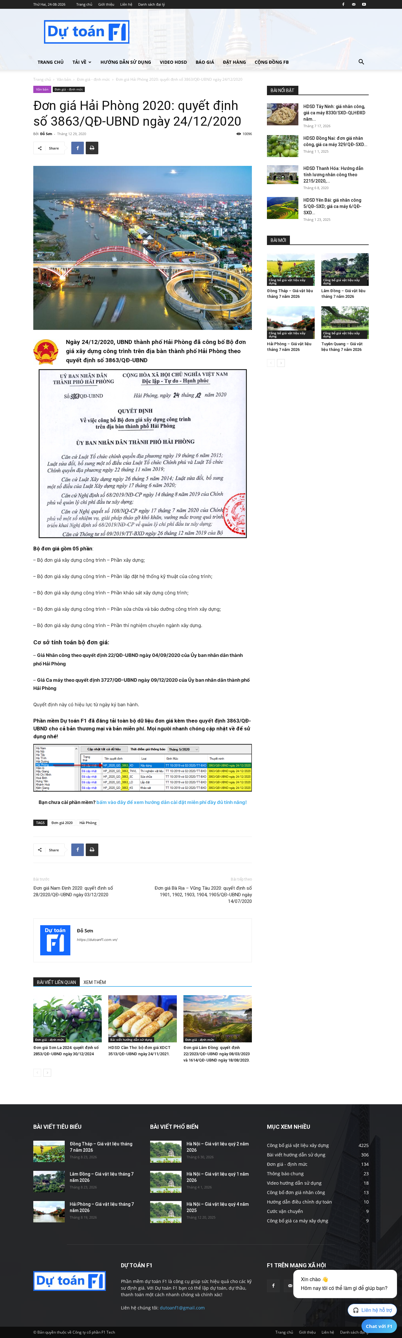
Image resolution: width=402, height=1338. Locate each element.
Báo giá (205, 62)
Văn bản (64, 79)
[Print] (92, 148)
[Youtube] (364, 4)
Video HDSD (173, 62)
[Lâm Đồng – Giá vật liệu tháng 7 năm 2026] (345, 269)
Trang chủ (84, 4)
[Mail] (353, 4)
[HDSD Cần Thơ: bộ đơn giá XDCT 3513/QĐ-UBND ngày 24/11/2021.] (142, 1018)
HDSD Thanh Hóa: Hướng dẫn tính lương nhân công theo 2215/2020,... (333, 174)
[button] (361, 63)
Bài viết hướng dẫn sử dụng (131, 1039)
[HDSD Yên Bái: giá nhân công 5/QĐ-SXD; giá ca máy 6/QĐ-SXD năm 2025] (282, 208)
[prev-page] (37, 1073)
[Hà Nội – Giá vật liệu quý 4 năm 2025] (166, 1212)
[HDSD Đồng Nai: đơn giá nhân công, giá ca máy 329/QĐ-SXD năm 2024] (282, 146)
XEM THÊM (95, 982)
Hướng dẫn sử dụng (125, 62)
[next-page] (47, 1073)
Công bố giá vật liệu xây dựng (287, 281)
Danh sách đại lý (151, 4)
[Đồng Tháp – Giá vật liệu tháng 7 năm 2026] (291, 269)
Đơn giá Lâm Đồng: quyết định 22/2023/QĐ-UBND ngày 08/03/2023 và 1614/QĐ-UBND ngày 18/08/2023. (216, 1053)
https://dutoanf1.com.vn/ (97, 939)
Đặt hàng (234, 62)
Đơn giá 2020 (62, 822)
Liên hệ (126, 4)
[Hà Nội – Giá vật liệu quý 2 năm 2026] (166, 1152)
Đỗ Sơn (46, 133)
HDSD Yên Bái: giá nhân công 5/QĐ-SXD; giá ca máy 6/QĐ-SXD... (332, 206)
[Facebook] (343, 4)
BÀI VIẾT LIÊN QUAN (56, 982)
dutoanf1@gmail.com (182, 1308)
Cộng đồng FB (272, 62)
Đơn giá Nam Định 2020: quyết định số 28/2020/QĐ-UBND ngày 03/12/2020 (73, 891)
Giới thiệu (106, 4)
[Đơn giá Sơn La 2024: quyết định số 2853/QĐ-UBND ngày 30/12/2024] (67, 1018)
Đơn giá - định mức (93, 79)
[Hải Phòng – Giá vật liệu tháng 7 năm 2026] (291, 322)
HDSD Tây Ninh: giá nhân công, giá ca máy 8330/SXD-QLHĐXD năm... (334, 113)
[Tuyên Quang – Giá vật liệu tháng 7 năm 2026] (345, 322)
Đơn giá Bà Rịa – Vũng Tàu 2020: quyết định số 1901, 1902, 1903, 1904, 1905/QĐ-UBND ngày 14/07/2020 (203, 894)
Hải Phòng (87, 822)
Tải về (79, 62)
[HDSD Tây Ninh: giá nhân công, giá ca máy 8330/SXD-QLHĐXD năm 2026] (282, 114)
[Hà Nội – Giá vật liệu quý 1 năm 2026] (166, 1182)
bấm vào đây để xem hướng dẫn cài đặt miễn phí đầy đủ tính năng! (171, 802)
